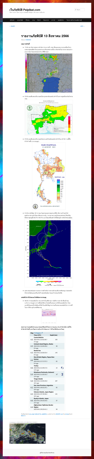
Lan (62, 414)
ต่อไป (83, 26)
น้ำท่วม (27, 20)
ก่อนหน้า (12, 26)
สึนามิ (38, 20)
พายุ (33, 20)
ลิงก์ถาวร (23, 415)
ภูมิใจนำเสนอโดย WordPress (47, 452)
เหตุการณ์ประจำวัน (36, 414)
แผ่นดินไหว (61, 20)
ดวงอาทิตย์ (20, 20)
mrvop (67, 414)
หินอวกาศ (46, 20)
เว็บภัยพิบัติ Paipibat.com (24, 10)
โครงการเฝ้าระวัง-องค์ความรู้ (74, 20)
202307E (58, 414)
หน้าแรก (12, 20)
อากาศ (53, 20)
